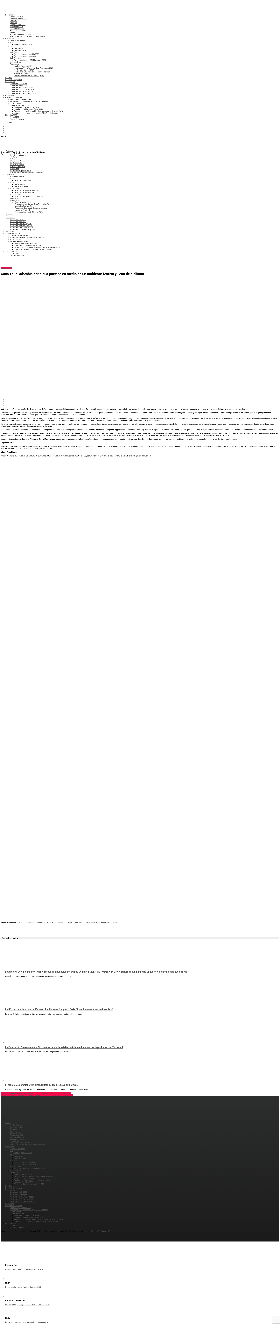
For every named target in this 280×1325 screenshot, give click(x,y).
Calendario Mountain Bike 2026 (22, 89)
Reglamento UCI (16, 27)
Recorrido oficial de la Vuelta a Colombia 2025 (23, 1287)
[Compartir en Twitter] (142, 401)
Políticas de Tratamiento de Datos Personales (27, 36)
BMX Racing (14, 52)
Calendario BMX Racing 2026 (21, 88)
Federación (9, 15)
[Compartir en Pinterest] (142, 403)
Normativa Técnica (17, 29)
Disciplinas (9, 38)
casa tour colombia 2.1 (47, 922)
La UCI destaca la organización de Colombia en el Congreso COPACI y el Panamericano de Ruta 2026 (59, 1009)
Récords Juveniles (21, 50)
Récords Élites (19, 48)
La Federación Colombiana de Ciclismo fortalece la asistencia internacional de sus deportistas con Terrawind (64, 1047)
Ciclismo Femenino (17, 40)
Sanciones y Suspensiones (20, 99)
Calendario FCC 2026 (18, 84)
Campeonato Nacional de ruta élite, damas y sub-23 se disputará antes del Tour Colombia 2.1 (37, 1095)
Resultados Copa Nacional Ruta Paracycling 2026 (33, 68)
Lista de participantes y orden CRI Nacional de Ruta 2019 (27, 1305)
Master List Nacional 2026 (24, 70)
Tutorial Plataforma (17, 119)
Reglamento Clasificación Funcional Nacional (32, 72)
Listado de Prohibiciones (19, 105)
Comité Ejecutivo (16, 17)
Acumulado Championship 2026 (26, 54)
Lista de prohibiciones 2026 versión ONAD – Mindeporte (36, 113)
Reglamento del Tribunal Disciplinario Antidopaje (29, 101)
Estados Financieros (18, 31)
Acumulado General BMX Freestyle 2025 (30, 60)
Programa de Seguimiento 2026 (26, 107)
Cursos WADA (15, 103)
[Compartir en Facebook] (142, 399)
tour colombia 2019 (109, 922)
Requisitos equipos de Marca (21, 34)
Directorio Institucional (18, 19)
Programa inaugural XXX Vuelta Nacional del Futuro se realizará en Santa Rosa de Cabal (36, 1093)
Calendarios (10, 82)
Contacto (13, 21)
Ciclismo (59, 922)
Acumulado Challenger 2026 (25, 56)
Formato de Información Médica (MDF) (29, 76)
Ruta (11, 42)
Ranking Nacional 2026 (23, 44)
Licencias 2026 (11, 115)
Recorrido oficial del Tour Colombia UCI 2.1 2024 (24, 1269)
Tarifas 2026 (14, 117)
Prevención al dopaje (13, 97)
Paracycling (14, 64)
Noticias (8, 78)
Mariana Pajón (85, 922)
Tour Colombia (96, 922)
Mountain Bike (15, 62)
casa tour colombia (31, 922)
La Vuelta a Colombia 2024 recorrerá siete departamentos (27, 1322)
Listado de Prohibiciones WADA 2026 (28, 109)
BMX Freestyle (15, 58)
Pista (12, 46)
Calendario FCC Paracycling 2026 (23, 93)
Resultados (9, 95)
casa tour (20, 922)
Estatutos (13, 23)
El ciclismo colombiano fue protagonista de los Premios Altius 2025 (41, 1085)
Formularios (14, 33)
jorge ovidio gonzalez (71, 922)
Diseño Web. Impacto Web (101, 1231)
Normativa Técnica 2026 (23, 74)
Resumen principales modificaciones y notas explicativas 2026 (38, 111)
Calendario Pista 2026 (18, 86)
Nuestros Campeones (13, 80)
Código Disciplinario (17, 25)
